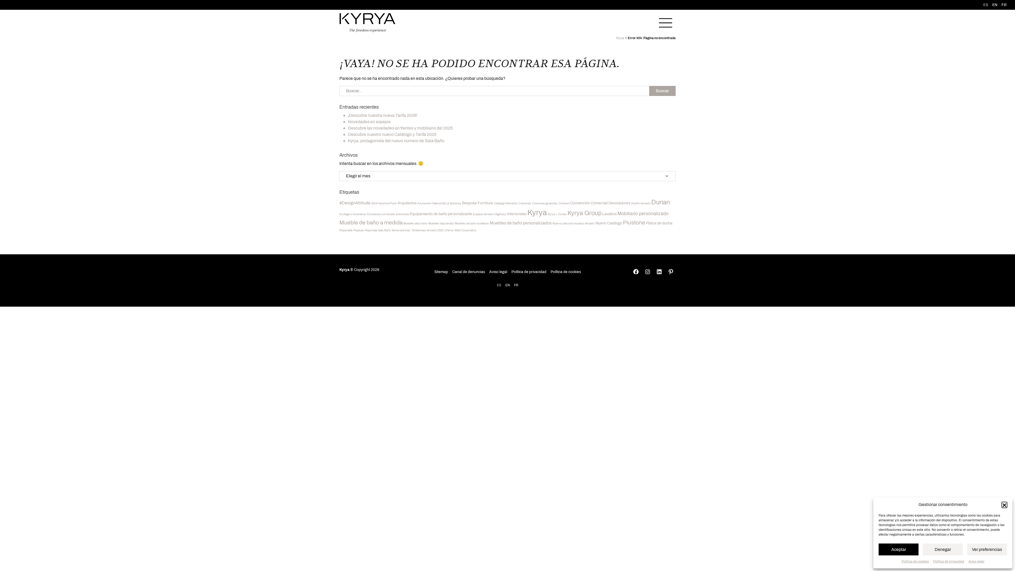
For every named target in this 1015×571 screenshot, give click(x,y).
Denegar (943, 549)
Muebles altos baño (415, 223)
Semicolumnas (401, 230)
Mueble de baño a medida (371, 222)
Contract (563, 203)
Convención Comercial (589, 203)
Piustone (634, 222)
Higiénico (500, 214)
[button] (1004, 504)
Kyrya (620, 38)
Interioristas (517, 214)
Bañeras (455, 203)
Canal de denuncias (468, 272)
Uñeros (449, 230)
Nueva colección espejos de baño (573, 223)
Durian (660, 202)
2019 (374, 203)
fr (1004, 5)
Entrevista (402, 214)
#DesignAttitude (354, 203)
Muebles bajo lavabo (441, 223)
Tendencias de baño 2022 (427, 230)
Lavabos (609, 214)
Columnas (524, 203)
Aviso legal (976, 561)
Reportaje (371, 230)
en (994, 5)
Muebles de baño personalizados (521, 223)
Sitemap (441, 272)
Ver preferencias (987, 549)
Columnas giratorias (544, 203)
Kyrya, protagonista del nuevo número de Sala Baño (396, 141)
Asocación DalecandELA (433, 203)
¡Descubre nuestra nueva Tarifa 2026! (382, 115)
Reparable (346, 230)
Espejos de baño (483, 214)
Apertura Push (387, 203)
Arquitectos (407, 203)
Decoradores (619, 203)
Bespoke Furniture (477, 203)
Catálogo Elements (506, 203)
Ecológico (345, 214)
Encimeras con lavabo (381, 214)
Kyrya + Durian (557, 214)
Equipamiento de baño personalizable (441, 214)
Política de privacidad (948, 561)
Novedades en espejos (369, 121)
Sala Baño (384, 230)
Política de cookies (915, 561)
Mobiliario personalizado (642, 213)
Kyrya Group (585, 213)
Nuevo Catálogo (609, 223)
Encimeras (359, 214)
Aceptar (898, 549)
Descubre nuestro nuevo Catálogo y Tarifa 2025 (392, 134)
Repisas (358, 230)
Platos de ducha (659, 223)
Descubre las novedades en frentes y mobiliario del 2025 (400, 128)
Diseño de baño (640, 203)
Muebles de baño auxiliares (472, 223)
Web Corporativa (465, 230)
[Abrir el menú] (666, 22)
